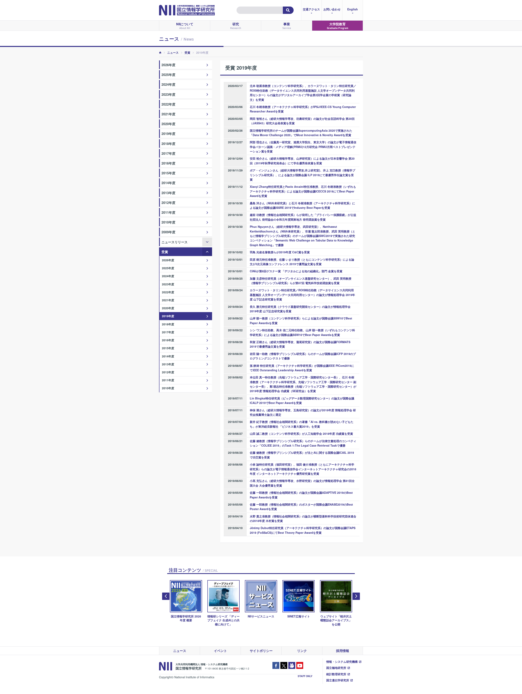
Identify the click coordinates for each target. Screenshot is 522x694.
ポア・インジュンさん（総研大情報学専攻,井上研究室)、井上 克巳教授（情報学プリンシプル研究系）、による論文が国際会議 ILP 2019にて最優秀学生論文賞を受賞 (302, 174)
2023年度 (168, 94)
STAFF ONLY (305, 676)
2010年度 (168, 222)
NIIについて (184, 26)
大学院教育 (337, 26)
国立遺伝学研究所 (337, 680)
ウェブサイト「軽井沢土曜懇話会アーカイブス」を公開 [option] (336, 620)
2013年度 (168, 192)
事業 (286, 26)
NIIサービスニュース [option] (261, 616)
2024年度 (168, 84)
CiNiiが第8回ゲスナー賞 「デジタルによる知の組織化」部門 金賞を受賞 (296, 271)
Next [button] (356, 596)
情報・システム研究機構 (342, 662)
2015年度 (168, 173)
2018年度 (168, 143)
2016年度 (168, 163)
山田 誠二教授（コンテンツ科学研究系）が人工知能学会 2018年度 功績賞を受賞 (301, 434)
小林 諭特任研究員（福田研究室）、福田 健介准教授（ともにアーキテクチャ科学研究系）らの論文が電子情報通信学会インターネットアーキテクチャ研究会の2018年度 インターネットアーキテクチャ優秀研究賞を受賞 (303, 469)
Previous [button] (165, 596)
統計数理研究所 (336, 674)
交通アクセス (311, 9)
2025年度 (168, 74)
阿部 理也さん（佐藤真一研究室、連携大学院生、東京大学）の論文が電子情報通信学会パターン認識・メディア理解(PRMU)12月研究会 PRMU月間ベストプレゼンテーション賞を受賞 (303, 146)
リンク (302, 650)
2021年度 (168, 114)
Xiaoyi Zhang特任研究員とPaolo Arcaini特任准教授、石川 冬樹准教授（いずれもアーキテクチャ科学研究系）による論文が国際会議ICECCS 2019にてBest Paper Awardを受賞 (303, 191)
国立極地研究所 (336, 668)
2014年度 (168, 182)
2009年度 (168, 232)
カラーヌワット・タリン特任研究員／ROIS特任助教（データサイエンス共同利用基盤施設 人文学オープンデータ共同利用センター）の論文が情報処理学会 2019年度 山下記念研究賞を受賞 (302, 294)
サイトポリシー (261, 650)
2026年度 (168, 64)
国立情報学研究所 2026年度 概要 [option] (186, 618)
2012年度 (168, 202)
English (352, 9)
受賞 (187, 52)
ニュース (173, 52)
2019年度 (168, 133)
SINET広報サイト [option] (298, 616)
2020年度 (168, 123)
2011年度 (168, 212)
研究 (235, 26)
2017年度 (168, 153)
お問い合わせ (332, 9)
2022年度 (168, 104)
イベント (220, 650)
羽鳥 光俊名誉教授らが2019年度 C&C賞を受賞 (280, 252)
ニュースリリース (174, 242)
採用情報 (342, 650)
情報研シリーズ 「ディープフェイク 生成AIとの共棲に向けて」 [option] (223, 620)
